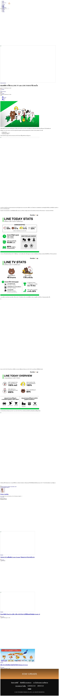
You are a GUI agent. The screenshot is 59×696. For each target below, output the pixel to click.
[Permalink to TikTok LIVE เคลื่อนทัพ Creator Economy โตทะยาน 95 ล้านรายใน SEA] (17, 554)
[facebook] (56, 1)
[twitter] (57, 1)
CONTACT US (31, 685)
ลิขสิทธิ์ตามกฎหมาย (25, 682)
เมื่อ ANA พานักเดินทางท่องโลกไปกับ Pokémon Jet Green (14, 664)
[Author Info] (2, 492)
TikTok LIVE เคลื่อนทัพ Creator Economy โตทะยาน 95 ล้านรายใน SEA (17, 557)
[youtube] (58, 1)
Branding (1, 662)
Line (1, 487)
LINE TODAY (4, 487)
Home (3, 5)
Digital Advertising (3, 91)
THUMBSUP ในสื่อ (20, 686)
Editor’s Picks (4, 7)
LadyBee (2, 89)
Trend (15, 486)
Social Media (12, 486)
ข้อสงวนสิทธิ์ (14, 682)
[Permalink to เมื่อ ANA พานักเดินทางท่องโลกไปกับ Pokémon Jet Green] (17, 661)
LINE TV (8, 487)
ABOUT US (40, 685)
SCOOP (3, 9)
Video (3, 8)
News (3, 6)
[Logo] (6, 4)
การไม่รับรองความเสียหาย (40, 682)
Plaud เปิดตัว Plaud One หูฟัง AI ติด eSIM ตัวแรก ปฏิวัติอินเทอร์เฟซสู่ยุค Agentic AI (20, 614)
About (3, 10)
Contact (3, 11)
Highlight (8, 486)
